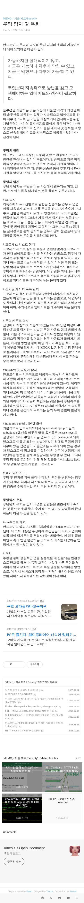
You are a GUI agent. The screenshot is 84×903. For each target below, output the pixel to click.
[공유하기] (16, 664)
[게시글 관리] (21, 664)
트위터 (51, 743)
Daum (29, 891)
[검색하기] (79, 4)
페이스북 (33, 743)
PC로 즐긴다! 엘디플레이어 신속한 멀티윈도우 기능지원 (41, 635)
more (78, 758)
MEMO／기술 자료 (16, 682)
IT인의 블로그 (12, 853)
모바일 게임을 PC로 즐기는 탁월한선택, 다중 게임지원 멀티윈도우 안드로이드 (41, 642)
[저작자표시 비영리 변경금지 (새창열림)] (48, 664)
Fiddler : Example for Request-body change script (31, 706)
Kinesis (73, 891)
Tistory (49, 891)
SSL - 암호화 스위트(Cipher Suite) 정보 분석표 (29, 710)
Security (32, 682)
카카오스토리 (42, 743)
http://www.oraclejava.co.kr (22, 600)
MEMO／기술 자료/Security (20, 18)
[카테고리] (5, 4)
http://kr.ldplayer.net (18, 628)
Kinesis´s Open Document (24, 848)
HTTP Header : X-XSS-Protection (22, 730)
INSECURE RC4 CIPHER (18, 694)
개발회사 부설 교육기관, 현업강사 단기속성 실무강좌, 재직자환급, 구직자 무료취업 (29, 614)
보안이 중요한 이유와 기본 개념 (21, 690)
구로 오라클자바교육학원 (27, 606)
